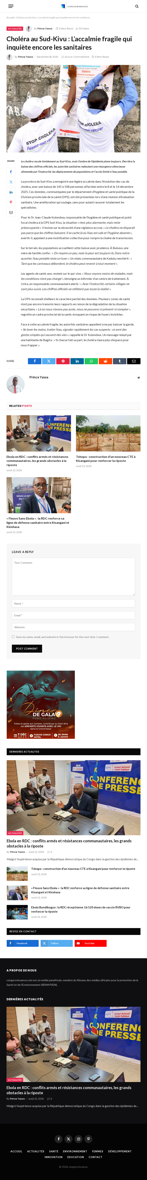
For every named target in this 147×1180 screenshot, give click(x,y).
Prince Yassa (45, 28)
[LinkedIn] (11, 192)
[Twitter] (11, 181)
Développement (120, 1151)
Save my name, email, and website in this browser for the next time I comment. (62, 637)
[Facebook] (11, 171)
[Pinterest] (11, 202)
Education (75, 1157)
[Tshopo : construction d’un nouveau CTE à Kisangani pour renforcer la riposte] (108, 433)
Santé (53, 1151)
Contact (95, 1157)
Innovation (54, 1157)
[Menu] (10, 6)
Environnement (75, 1151)
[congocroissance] (73, 6)
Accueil (10, 17)
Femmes (97, 1151)
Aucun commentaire (77, 56)
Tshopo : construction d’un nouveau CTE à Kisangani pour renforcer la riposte (106, 459)
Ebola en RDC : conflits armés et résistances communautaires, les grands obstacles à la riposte (37, 461)
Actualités (15, 28)
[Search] (137, 6)
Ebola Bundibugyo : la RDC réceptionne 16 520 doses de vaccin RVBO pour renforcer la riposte (80, 909)
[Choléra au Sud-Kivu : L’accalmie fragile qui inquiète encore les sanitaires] (73, 108)
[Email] (11, 212)
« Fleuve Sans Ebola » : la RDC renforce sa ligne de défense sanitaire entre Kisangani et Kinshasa (38, 522)
